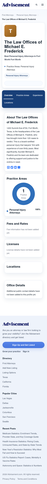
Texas (5, 377)
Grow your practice (12, 351)
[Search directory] (36, 4)
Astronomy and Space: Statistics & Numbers (22, 465)
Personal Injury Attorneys (26, 15)
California (7, 381)
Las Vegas (7, 398)
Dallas (5, 403)
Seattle (6, 421)
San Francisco (9, 416)
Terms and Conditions (27, 478)
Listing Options (9, 372)
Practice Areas (22, 95)
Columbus (7, 412)
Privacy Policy (9, 478)
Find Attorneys (8, 15)
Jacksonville (8, 407)
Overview (8, 95)
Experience (38, 95)
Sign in (26, 351)
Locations (8, 102)
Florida (6, 386)
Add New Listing (10, 367)
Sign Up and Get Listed (23, 344)
